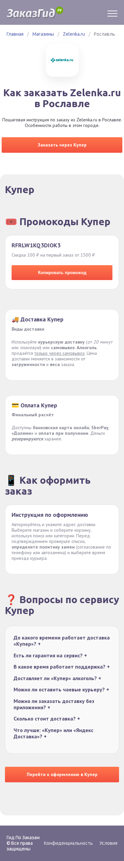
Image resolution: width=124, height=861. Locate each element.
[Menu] (112, 13)
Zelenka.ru (74, 34)
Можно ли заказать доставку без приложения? (54, 704)
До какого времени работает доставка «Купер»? (62, 641)
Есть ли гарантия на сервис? (50, 655)
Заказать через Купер (62, 145)
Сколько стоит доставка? (47, 719)
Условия (108, 843)
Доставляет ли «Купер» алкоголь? (57, 678)
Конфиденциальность (68, 843)
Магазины (43, 34)
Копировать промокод (62, 272)
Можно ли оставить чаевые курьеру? (61, 689)
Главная (15, 34)
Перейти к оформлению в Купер (62, 774)
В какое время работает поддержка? (62, 667)
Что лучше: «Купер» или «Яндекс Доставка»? (53, 733)
